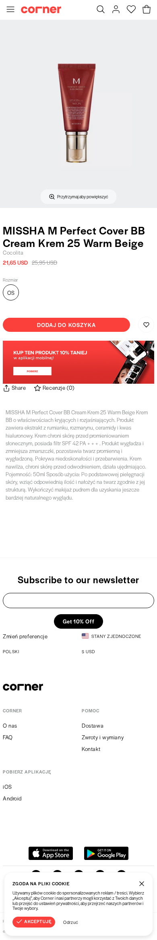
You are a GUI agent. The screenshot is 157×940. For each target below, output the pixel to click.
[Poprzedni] (8, 114)
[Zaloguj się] (116, 10)
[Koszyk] (146, 10)
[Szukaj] (100, 10)
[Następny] (148, 114)
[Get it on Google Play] (106, 853)
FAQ (8, 737)
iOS (7, 786)
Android (12, 798)
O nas (10, 725)
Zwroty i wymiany (103, 737)
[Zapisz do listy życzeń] (146, 325)
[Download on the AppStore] (51, 853)
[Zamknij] (142, 883)
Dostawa (92, 725)
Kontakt (91, 749)
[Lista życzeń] (131, 10)
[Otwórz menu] (10, 10)
